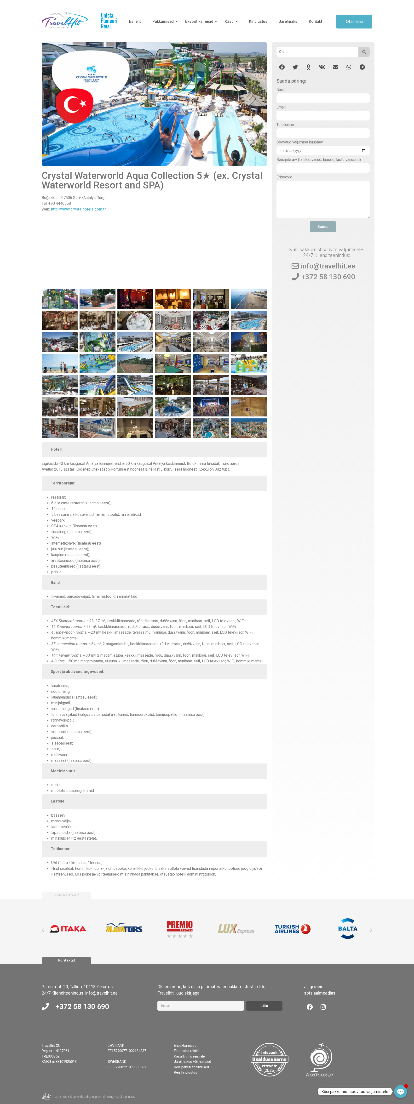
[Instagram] (323, 1007)
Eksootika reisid (199, 21)
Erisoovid (284, 177)
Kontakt (315, 21)
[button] (281, 67)
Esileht (135, 21)
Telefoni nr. (285, 125)
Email (281, 107)
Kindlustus (258, 21)
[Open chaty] (400, 1091)
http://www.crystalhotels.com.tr (78, 209)
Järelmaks (288, 21)
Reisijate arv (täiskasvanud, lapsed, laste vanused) (318, 160)
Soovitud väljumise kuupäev (299, 142)
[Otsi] (364, 52)
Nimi (280, 90)
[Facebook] (310, 1007)
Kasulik (231, 21)
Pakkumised (163, 21)
